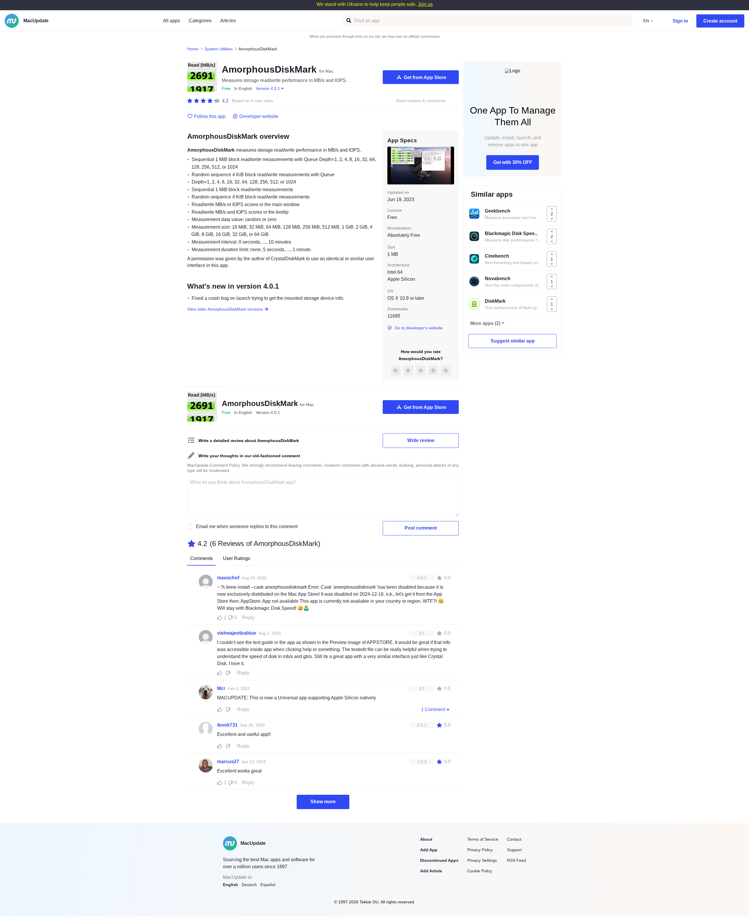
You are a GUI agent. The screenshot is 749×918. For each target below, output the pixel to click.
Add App (428, 849)
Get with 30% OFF (512, 162)
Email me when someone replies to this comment (247, 526)
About (426, 839)
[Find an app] (348, 20)
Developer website (258, 116)
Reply (248, 617)
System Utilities (219, 49)
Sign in (680, 21)
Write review (420, 440)
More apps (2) (485, 323)
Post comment (421, 528)
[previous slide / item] (391, 165)
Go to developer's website (419, 327)
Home (192, 49)
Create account (720, 21)
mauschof (228, 578)
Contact (514, 839)
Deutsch (249, 885)
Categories (200, 21)
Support (514, 849)
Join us (425, 4)
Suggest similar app (513, 341)
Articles (228, 21)
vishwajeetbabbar (236, 633)
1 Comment (433, 709)
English (230, 885)
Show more (323, 802)
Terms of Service (482, 839)
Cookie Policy (479, 871)
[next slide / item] (450, 165)
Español (267, 885)
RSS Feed (516, 860)
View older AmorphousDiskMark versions (225, 309)
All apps (171, 21)
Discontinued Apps (439, 860)
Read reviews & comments (421, 100)
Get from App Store (425, 77)
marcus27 (228, 761)
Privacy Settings (482, 860)
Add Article (431, 871)
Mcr (221, 688)
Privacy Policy (480, 849)
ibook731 (227, 725)
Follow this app (210, 116)
